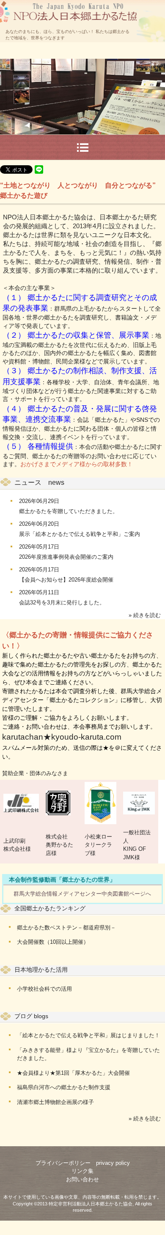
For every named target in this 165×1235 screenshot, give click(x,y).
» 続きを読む (145, 615)
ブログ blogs (31, 1016)
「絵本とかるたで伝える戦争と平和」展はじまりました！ (88, 1035)
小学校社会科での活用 (44, 989)
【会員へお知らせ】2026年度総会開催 (66, 580)
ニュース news (39, 482)
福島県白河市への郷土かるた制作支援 (63, 1087)
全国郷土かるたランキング (49, 908)
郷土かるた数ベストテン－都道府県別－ (66, 927)
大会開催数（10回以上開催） (53, 942)
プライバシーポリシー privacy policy (83, 1163)
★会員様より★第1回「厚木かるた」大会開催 (73, 1073)
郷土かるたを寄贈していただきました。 (68, 511)
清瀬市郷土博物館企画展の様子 (55, 1102)
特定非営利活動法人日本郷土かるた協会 (69, 3)
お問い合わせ (82, 1179)
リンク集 (83, 1171)
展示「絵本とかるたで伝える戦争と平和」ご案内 (79, 534)
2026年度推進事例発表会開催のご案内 (66, 557)
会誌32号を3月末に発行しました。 (62, 602)
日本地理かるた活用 (41, 969)
